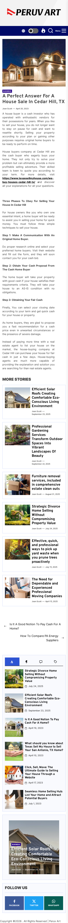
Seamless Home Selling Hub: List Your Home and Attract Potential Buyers (44, 795)
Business (7, 91)
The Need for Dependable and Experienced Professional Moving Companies (47, 587)
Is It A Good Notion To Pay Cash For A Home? (42, 721)
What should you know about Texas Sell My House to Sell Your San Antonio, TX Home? (44, 747)
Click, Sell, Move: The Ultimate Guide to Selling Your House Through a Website (41, 772)
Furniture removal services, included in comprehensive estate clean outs (46, 482)
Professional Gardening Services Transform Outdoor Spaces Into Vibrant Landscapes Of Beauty (47, 441)
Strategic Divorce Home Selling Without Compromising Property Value (41, 676)
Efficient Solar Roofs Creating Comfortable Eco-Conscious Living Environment (46, 397)
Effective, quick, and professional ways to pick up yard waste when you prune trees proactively (45, 551)
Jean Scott (7, 108)
